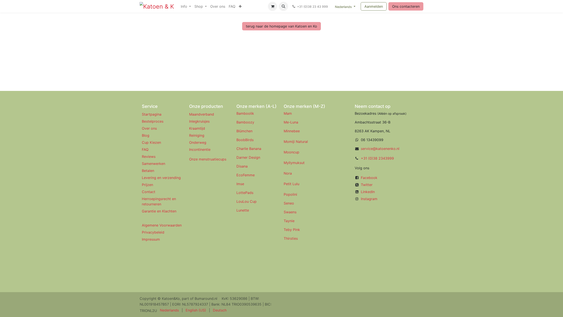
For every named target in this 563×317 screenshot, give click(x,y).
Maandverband (201, 114)
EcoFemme (245, 175)
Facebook (369, 177)
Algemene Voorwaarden (162, 225)
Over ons (149, 128)
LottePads (244, 192)
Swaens (290, 212)
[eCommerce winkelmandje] (272, 6)
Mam (288, 113)
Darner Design (248, 157)
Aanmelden (373, 6)
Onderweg (197, 142)
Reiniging (196, 135)
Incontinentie (201, 149)
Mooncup (291, 152)
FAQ (145, 149)
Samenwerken (153, 163)
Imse (240, 184)
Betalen (148, 170)
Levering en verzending (161, 177)
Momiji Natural (296, 141)
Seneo (289, 203)
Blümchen (244, 131)
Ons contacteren (406, 6)
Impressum (151, 239)
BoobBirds (245, 140)
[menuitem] (186, 6)
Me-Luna (291, 122)
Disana (242, 166)
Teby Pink (292, 229)
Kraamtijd (197, 128)
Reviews (149, 156)
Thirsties (291, 238)
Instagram (369, 199)
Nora (288, 173)
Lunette (242, 210)
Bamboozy (245, 122)
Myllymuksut (294, 162)
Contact (148, 192)
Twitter (367, 184)
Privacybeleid (153, 232)
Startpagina (151, 114)
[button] (283, 6)
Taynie (289, 221)
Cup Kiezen (151, 142)
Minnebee (292, 131)
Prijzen (147, 184)
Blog (145, 135)
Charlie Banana (248, 148)
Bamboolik (245, 113)
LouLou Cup (246, 201)
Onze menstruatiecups (207, 159)
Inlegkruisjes (199, 121)
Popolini (290, 194)
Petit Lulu (291, 184)
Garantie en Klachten (159, 211)
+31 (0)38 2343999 (377, 158)
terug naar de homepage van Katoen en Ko (281, 26)
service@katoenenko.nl (380, 148)
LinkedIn (368, 192)
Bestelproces (152, 121)
